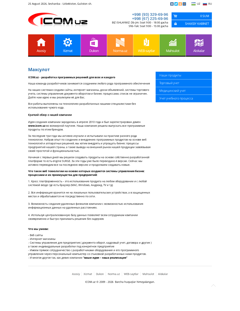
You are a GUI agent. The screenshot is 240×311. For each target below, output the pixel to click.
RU (210, 3)
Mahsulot (172, 50)
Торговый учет (169, 83)
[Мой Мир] (184, 4)
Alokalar (199, 50)
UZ (198, 3)
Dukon (94, 50)
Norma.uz (120, 50)
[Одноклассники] (180, 4)
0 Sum (204, 16)
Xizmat (67, 50)
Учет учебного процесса (176, 98)
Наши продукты (170, 75)
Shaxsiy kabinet (197, 24)
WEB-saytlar (146, 50)
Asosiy (41, 50)
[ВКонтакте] (172, 4)
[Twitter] (176, 4)
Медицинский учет (172, 91)
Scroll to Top (213, 285)
